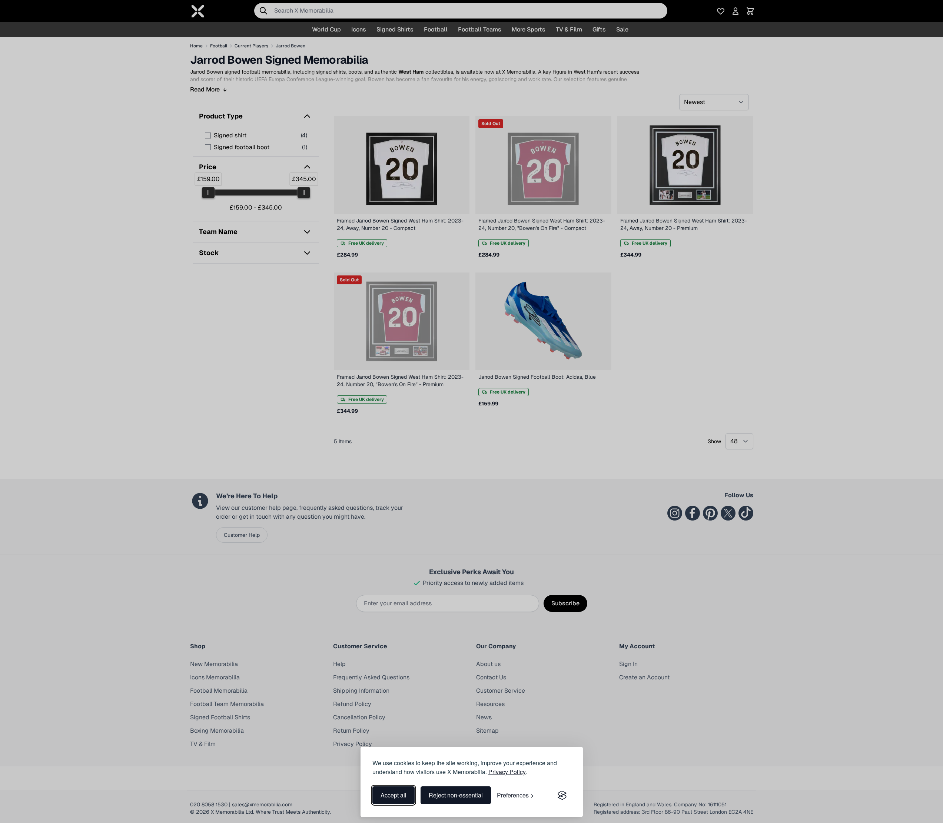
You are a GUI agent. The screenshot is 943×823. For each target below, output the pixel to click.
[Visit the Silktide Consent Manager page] (562, 795)
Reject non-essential (456, 795)
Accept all (393, 795)
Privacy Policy (507, 771)
